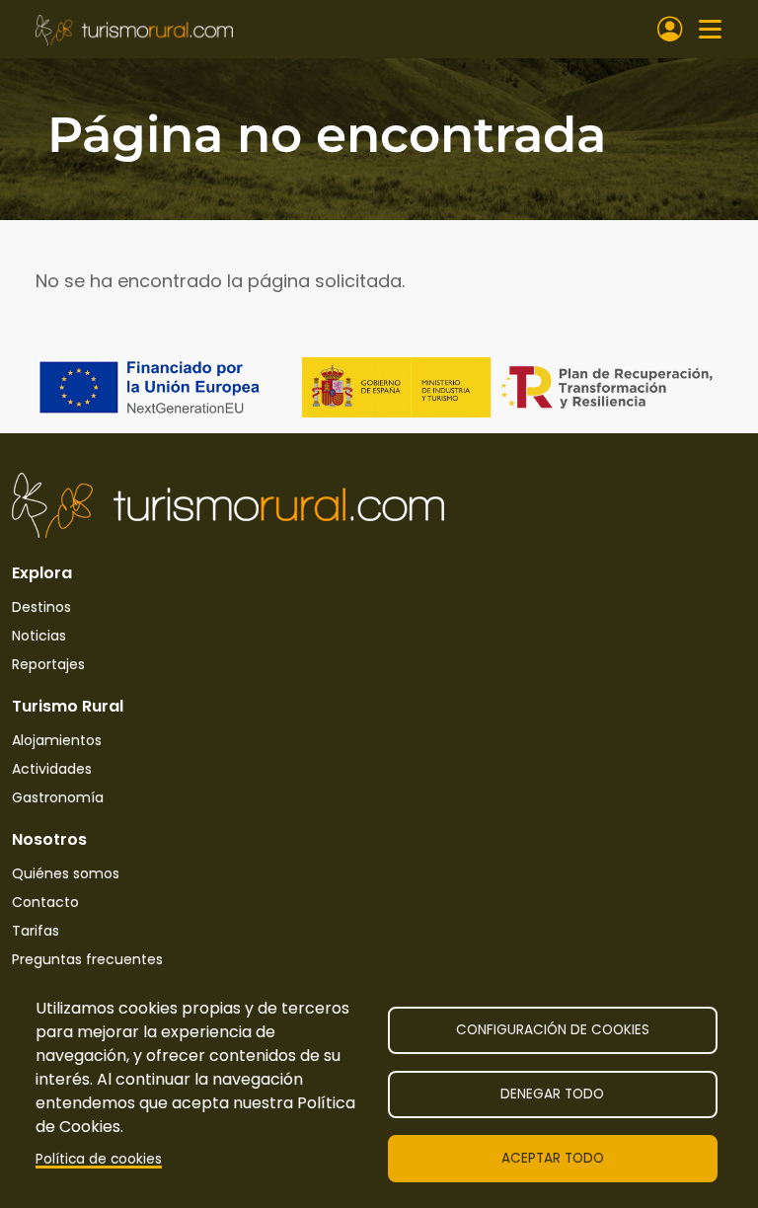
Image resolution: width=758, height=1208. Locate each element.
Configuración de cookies (552, 1029)
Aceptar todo (552, 1158)
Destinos (41, 607)
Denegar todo (552, 1094)
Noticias (39, 635)
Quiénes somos (65, 873)
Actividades (52, 769)
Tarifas (35, 931)
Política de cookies (99, 1159)
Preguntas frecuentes (87, 959)
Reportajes (48, 664)
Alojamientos (57, 740)
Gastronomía (58, 797)
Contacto (45, 902)
